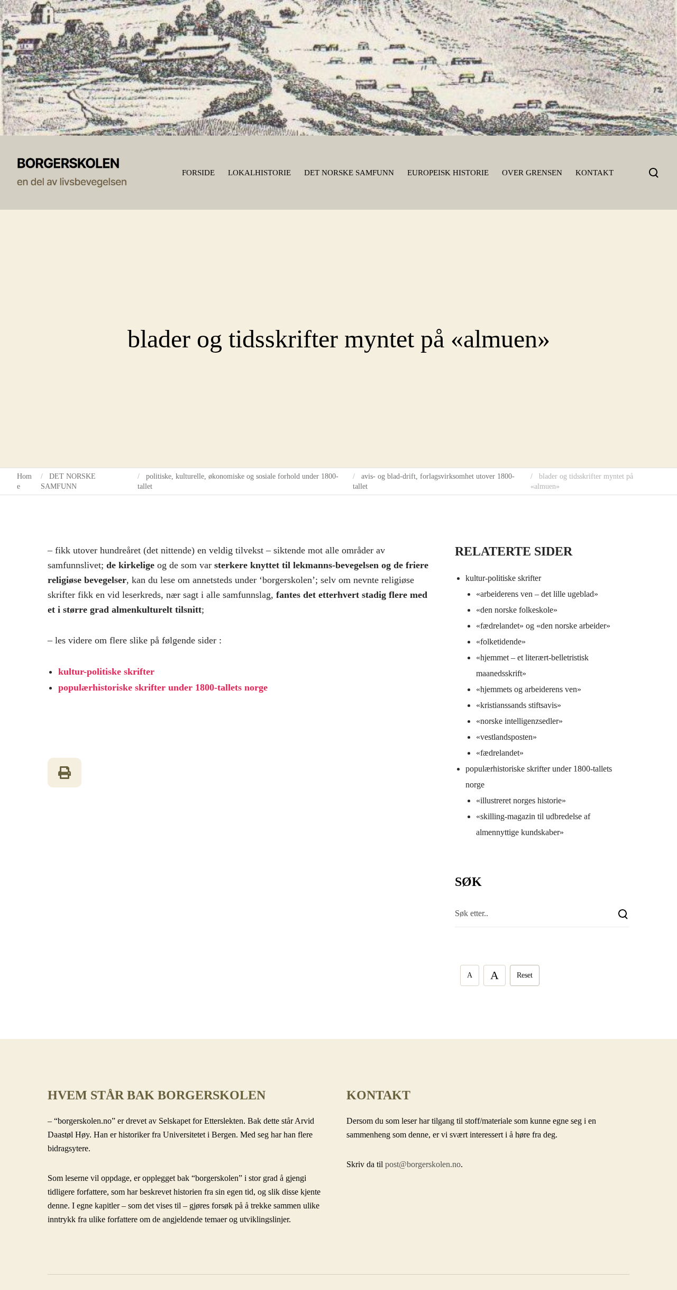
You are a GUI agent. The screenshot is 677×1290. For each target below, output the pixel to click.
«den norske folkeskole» (516, 609)
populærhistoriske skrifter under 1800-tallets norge (163, 687)
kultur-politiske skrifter (106, 671)
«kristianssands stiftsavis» (518, 705)
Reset (525, 975)
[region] (338, 68)
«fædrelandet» (500, 752)
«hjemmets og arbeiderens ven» (528, 689)
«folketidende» (501, 641)
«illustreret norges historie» (521, 800)
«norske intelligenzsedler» (519, 720)
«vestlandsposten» (506, 736)
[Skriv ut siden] (64, 772)
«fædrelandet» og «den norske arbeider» (543, 625)
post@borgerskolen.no (423, 1164)
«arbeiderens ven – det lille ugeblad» (537, 593)
